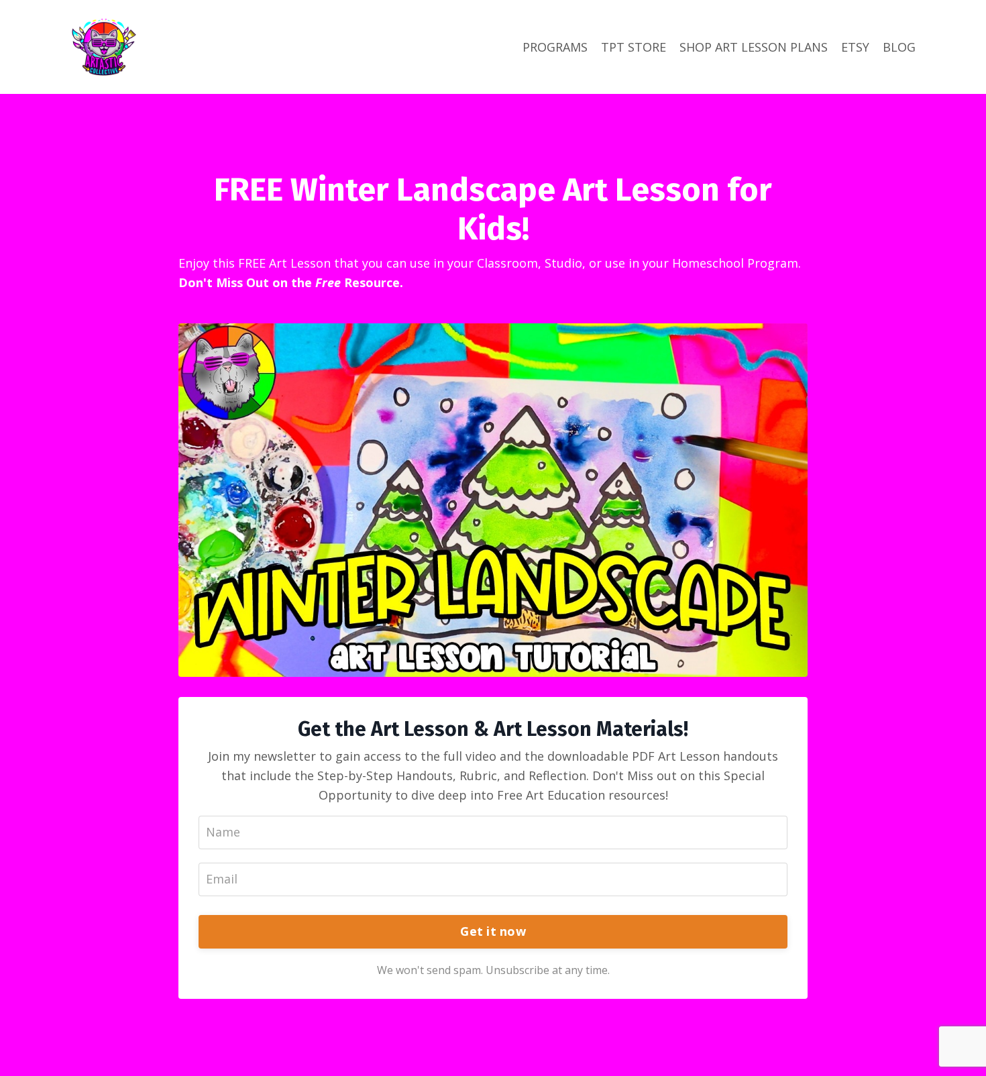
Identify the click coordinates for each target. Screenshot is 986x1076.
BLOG (899, 47)
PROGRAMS (555, 47)
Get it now (493, 931)
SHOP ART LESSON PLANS (753, 47)
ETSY (855, 47)
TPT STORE (633, 47)
